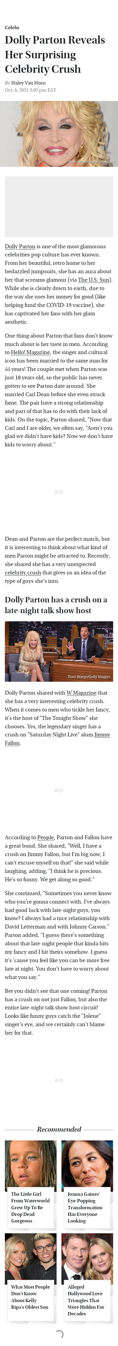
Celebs (12, 27)
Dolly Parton (20, 246)
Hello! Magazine (30, 352)
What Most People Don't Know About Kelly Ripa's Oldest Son (30, 1297)
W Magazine (82, 693)
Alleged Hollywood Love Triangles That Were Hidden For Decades (86, 1300)
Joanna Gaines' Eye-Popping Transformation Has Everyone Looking (85, 1207)
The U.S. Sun (93, 280)
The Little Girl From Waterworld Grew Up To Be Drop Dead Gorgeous (30, 1207)
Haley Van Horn (28, 83)
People (45, 837)
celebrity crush (23, 573)
